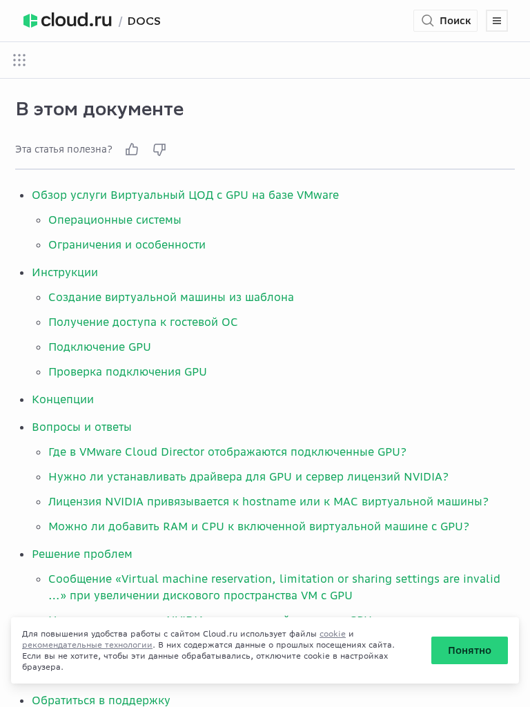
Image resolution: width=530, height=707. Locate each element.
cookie (333, 633)
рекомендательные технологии (87, 644)
